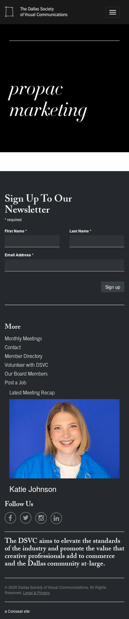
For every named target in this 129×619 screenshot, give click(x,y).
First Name (16, 231)
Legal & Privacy (36, 592)
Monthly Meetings (23, 339)
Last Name (80, 231)
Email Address (19, 255)
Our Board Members (26, 374)
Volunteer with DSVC (26, 365)
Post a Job (15, 383)
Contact (13, 347)
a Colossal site (17, 611)
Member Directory (23, 356)
